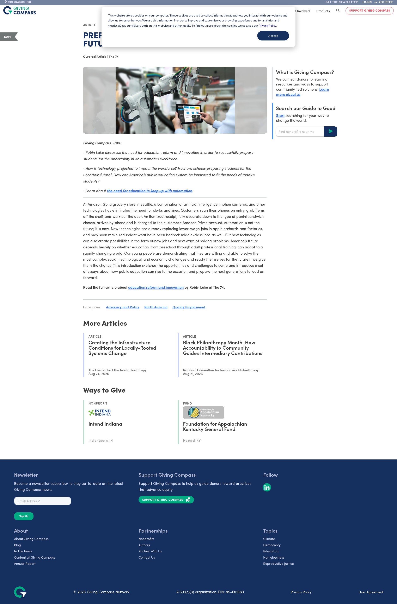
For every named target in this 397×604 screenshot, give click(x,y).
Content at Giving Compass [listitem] (34, 557)
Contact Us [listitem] (147, 557)
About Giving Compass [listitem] (31, 538)
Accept (273, 35)
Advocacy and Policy (122, 307)
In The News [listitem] (23, 551)
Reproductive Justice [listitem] (278, 563)
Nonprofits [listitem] (146, 538)
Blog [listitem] (17, 545)
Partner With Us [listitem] (150, 551)
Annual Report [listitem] (25, 563)
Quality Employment (188, 307)
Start (280, 115)
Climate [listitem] (269, 538)
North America (156, 307)
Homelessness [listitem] (273, 557)
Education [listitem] (270, 551)
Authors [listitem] (144, 545)
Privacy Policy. (268, 25)
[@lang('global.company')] (19, 10)
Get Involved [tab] (300, 10)
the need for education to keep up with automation (149, 190)
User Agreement (371, 592)
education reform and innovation (156, 287)
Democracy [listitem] (272, 545)
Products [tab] (323, 10)
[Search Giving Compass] (338, 11)
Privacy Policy (301, 592)
